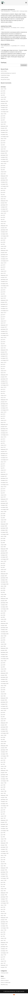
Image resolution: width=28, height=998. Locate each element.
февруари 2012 (4, 449)
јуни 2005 (3, 615)
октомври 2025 (4, 109)
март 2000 (3, 743)
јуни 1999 (3, 762)
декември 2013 (4, 403)
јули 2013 (3, 414)
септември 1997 (4, 805)
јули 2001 (3, 712)
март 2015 (3, 372)
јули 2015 (3, 364)
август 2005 (3, 611)
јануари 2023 (4, 178)
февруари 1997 (4, 820)
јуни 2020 (3, 242)
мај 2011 (3, 468)
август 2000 (3, 735)
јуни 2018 (3, 292)
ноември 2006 (4, 580)
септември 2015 (4, 360)
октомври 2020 (4, 234)
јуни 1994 (3, 884)
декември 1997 (4, 799)
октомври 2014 (4, 383)
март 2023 (3, 173)
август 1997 (3, 807)
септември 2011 (4, 459)
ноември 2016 (4, 331)
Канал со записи (5, 980)
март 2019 (3, 273)
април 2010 (3, 495)
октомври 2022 (4, 184)
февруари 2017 (4, 325)
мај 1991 (3, 959)
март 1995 (3, 865)
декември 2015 (4, 354)
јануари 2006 (4, 600)
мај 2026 (3, 95)
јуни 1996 (3, 834)
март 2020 (3, 248)
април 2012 (3, 445)
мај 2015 (3, 368)
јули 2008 (3, 538)
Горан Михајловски (5, 11)
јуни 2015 (3, 366)
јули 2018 (3, 289)
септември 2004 (4, 633)
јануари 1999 (4, 772)
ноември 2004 (4, 629)
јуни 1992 (3, 934)
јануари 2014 (4, 401)
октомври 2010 (4, 482)
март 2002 (3, 696)
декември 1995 (4, 847)
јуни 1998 (3, 787)
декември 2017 (4, 304)
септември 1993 (4, 903)
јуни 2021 (3, 217)
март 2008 (3, 546)
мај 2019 (3, 269)
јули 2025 (3, 115)
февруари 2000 (4, 745)
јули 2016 (3, 339)
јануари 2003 (4, 675)
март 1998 (3, 793)
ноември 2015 (4, 356)
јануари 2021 (4, 227)
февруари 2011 (4, 474)
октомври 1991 (4, 950)
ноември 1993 (4, 899)
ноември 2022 (4, 182)
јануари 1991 (4, 967)
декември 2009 (4, 503)
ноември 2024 (4, 132)
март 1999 (3, 768)
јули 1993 (3, 907)
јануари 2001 (4, 725)
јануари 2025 (4, 128)
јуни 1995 (3, 859)
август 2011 (3, 461)
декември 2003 (4, 652)
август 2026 (3, 88)
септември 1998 (4, 780)
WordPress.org (4, 984)
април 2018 (3, 296)
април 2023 (3, 171)
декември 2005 (4, 602)
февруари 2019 (4, 275)
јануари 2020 (4, 252)
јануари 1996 (4, 845)
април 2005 (3, 619)
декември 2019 (4, 254)
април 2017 (3, 321)
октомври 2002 (4, 681)
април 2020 (3, 246)
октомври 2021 (4, 209)
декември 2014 (4, 379)
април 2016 (3, 345)
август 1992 (3, 930)
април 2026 (3, 97)
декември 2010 (4, 478)
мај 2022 (3, 194)
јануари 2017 (4, 327)
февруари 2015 (4, 374)
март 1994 (3, 890)
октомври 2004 (4, 631)
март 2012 (3, 447)
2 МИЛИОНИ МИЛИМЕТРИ (8, 9)
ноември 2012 (4, 430)
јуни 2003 (3, 664)
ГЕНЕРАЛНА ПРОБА (5, 75)
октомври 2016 (4, 333)
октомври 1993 (4, 901)
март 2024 (3, 149)
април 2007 (3, 569)
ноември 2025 (4, 107)
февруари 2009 (4, 524)
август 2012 (3, 437)
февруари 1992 (4, 942)
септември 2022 (4, 186)
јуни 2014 (3, 391)
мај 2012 (3, 443)
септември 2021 (4, 211)
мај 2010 (3, 493)
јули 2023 (3, 165)
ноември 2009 (4, 505)
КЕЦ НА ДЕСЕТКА (5, 44)
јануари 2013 (4, 426)
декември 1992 (4, 921)
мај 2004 (3, 642)
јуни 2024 (3, 142)
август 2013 (3, 412)
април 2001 (3, 718)
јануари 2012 (4, 451)
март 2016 (3, 347)
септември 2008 (4, 534)
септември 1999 (4, 756)
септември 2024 (4, 136)
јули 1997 (3, 810)
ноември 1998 (4, 776)
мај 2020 (3, 244)
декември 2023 (4, 155)
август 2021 (3, 213)
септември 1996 (4, 830)
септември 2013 (4, 410)
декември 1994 (4, 872)
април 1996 (3, 839)
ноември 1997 (4, 801)
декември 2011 (4, 453)
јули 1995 (3, 857)
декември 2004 (4, 627)
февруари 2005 (4, 623)
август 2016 (3, 337)
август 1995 (3, 855)
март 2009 (3, 522)
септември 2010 (4, 484)
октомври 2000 (4, 731)
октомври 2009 (4, 507)
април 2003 (3, 669)
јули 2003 (3, 662)
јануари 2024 (4, 153)
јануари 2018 (4, 302)
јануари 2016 (4, 352)
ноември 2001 (4, 704)
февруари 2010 (4, 499)
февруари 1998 (4, 795)
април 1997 (3, 816)
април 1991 (3, 961)
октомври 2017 (4, 308)
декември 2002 (4, 677)
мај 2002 (3, 691)
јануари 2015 (4, 376)
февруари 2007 (4, 573)
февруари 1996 (4, 843)
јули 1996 (3, 832)
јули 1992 (3, 932)
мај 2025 (3, 120)
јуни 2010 (3, 490)
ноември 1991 (4, 948)
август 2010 (3, 486)
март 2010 (3, 497)
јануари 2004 (4, 650)
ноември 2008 (4, 530)
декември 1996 (4, 824)
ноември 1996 (4, 826)
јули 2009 (3, 513)
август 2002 (3, 685)
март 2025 (3, 124)
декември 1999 (4, 749)
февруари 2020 (4, 250)
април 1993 (3, 913)
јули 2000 (3, 737)
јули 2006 (3, 588)
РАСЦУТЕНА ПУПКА (5, 79)
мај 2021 (3, 219)
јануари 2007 (4, 575)
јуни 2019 (3, 267)
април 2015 (3, 370)
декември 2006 (4, 577)
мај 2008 (3, 542)
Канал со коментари (5, 982)
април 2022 (3, 196)
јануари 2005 (4, 625)
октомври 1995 (4, 851)
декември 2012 (4, 428)
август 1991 (3, 954)
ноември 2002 (4, 679)
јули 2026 (3, 91)
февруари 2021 (4, 225)
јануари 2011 (4, 476)
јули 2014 (3, 389)
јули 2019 (3, 265)
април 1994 (3, 888)
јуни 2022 (3, 192)
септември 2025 (4, 111)
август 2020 (3, 238)
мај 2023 (3, 169)
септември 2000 (4, 733)
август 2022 (3, 188)
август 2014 (3, 387)
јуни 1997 (3, 812)
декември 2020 (4, 229)
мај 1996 (3, 836)
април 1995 (3, 863)
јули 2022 (3, 190)
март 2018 (3, 298)
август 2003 (3, 660)
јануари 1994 (4, 894)
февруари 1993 (4, 917)
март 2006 (3, 596)
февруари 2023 (4, 176)
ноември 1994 (4, 874)
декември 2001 (4, 702)
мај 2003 (3, 667)
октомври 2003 (4, 656)
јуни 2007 (3, 565)
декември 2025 (4, 105)
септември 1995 (4, 853)
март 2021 (3, 223)
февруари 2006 (4, 598)
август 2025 (3, 113)
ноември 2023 (4, 157)
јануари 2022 (4, 202)
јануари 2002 (4, 700)
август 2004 (3, 635)
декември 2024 (4, 130)
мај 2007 (3, 567)
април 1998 (3, 791)
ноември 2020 (4, 231)
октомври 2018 (4, 283)
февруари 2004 (4, 648)
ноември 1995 (4, 849)
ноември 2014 (4, 381)
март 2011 (3, 472)
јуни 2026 (3, 93)
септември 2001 (4, 708)
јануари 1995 (4, 870)
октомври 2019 (4, 258)
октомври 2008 (4, 532)
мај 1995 (3, 861)
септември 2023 (4, 161)
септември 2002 (4, 683)
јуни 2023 (3, 167)
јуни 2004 (3, 640)
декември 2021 (4, 205)
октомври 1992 (4, 925)
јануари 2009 (4, 526)
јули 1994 (3, 882)
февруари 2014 (4, 399)
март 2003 (3, 671)
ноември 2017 (4, 306)
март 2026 (3, 99)
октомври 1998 (4, 778)
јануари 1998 (4, 797)
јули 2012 (3, 439)
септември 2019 (4, 260)
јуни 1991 (3, 957)
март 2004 (3, 646)
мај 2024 (3, 144)
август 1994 (3, 880)
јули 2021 (3, 215)
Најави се (3, 978)
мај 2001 (3, 716)
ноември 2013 (4, 405)
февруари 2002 (4, 698)
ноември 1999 (4, 751)
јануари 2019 (4, 277)
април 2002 (3, 693)
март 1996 (3, 841)
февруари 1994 (4, 892)
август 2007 (3, 561)
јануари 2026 (4, 103)
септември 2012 (4, 434)
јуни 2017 (3, 316)
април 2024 (3, 147)
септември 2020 (4, 236)
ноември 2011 (4, 455)
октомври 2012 (4, 432)
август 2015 (3, 362)
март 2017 (3, 323)
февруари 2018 (4, 300)
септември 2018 (4, 285)
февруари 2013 (4, 424)
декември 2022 (4, 180)
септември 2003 (4, 658)
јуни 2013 (3, 416)
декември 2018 (4, 279)
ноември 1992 (4, 923)
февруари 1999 (4, 770)
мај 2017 (3, 318)
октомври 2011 (4, 457)
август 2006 (3, 586)
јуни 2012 (3, 441)
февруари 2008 (4, 548)
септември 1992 (4, 928)
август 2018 (3, 287)
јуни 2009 (3, 515)
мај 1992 (3, 936)
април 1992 (3, 938)
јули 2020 (3, 240)
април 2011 (3, 470)
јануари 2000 (4, 747)
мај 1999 (3, 764)
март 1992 (3, 940)
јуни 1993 (3, 909)
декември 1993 (4, 896)
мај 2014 (3, 393)
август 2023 (3, 163)
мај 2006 (3, 592)
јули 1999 (3, 760)
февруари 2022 (4, 200)
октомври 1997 (4, 803)
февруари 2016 (4, 350)
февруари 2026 (4, 101)
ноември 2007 (4, 555)
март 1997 (3, 818)
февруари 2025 (4, 126)
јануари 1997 (4, 822)
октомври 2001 (4, 706)
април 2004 (3, 644)
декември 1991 (4, 946)
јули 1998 (3, 785)
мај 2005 (3, 617)
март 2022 (3, 198)
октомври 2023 (4, 159)
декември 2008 (4, 528)
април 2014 (3, 395)
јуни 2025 (3, 117)
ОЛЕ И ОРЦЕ (4, 71)
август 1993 (3, 905)
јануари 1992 (4, 944)
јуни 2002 (3, 689)
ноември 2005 (4, 604)
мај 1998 (3, 789)
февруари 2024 (4, 151)
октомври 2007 (4, 557)
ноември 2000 (4, 729)
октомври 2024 (4, 134)
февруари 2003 (4, 673)
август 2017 (3, 312)
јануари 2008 (4, 551)
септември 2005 (4, 608)
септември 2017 (4, 310)
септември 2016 (4, 335)
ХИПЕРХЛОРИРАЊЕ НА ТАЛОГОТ (8, 73)
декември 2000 (4, 727)
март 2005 (3, 621)
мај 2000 (3, 739)
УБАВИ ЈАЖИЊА (4, 77)
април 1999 (3, 766)
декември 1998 (4, 774)
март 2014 (3, 397)
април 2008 (3, 544)
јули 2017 (3, 314)
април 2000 (3, 741)
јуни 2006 (3, 590)
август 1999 (3, 758)
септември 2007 (4, 559)
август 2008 (3, 536)
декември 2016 (4, 329)
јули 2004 (3, 637)
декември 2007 (4, 553)
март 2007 (3, 571)
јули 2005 (3, 613)
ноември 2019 (4, 256)
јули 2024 (3, 140)
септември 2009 (4, 509)
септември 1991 (4, 952)
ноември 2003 (4, 654)
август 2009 (3, 511)
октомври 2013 (4, 408)
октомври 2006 (4, 582)
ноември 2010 (4, 480)
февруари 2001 (4, 722)
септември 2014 (4, 385)
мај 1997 (3, 814)
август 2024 (3, 138)
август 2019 (3, 263)
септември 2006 (4, 584)
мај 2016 (3, 343)
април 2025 (3, 122)
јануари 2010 (4, 501)
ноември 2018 (4, 281)
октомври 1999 (4, 754)
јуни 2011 (3, 466)
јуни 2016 (3, 341)
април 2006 (3, 594)
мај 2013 (3, 418)
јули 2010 (3, 488)
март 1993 (3, 915)
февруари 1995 (4, 867)
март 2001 (3, 720)
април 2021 (3, 221)
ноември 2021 (4, 207)
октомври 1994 (4, 876)
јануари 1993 (4, 919)
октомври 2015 (4, 358)
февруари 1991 (4, 965)
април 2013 (3, 420)
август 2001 (3, 710)
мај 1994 (3, 886)
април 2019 (3, 271)
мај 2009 (3, 517)
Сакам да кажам (23, 11)
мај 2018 (3, 294)
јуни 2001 (3, 714)
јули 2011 (3, 464)
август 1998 (3, 783)
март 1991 (3, 963)
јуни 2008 (3, 540)
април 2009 (3, 519)
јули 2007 (3, 563)
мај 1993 (3, 911)
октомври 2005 (4, 606)
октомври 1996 (4, 828)
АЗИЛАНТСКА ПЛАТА (6, 26)
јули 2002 (3, 687)
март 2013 (3, 422)
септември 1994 (4, 878)
